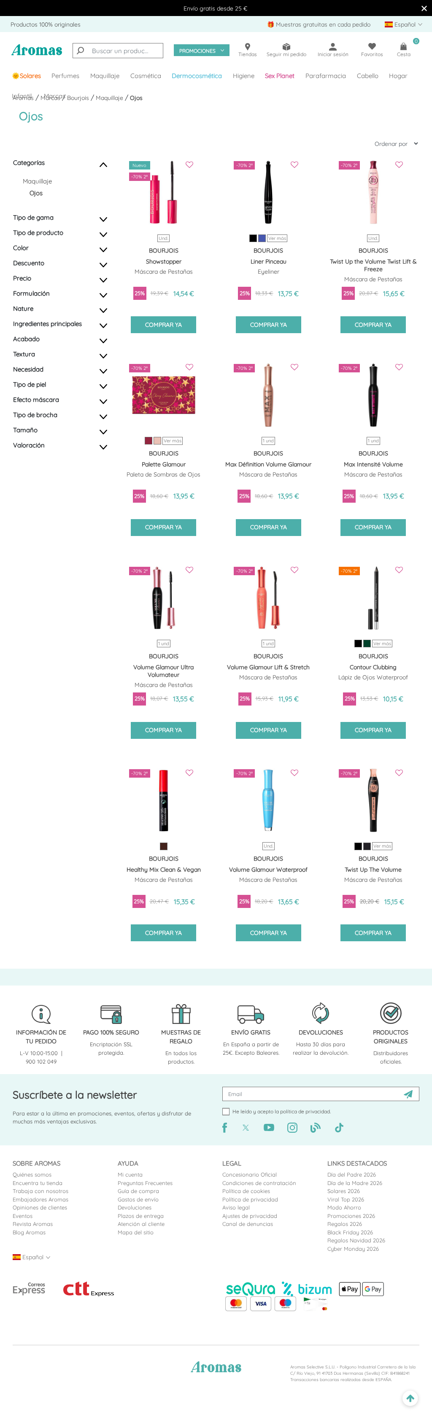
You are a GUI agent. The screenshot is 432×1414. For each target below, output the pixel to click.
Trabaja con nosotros (40, 1191)
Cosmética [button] (145, 76)
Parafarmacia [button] (325, 76)
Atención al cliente (141, 1223)
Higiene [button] (243, 76)
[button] (280, 76)
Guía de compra (138, 1191)
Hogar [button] (398, 76)
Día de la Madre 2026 (354, 1183)
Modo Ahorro (344, 1207)
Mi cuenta (130, 1174)
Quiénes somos (32, 1174)
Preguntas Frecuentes (145, 1183)
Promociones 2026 (351, 1215)
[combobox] (118, 50)
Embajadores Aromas (40, 1199)
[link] (26, 76)
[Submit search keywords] (80, 50)
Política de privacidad (250, 1199)
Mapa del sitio (136, 1232)
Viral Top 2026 (345, 1199)
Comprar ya (163, 325)
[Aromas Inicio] (36, 54)
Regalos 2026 (344, 1223)
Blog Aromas (29, 1232)
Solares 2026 (343, 1191)
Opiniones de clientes (40, 1207)
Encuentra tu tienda (37, 1183)
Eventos (22, 1215)
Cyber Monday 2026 (353, 1248)
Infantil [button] (22, 96)
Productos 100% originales (46, 24)
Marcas (54, 96)
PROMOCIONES (197, 51)
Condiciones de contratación (259, 1183)
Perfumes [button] (65, 76)
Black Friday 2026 (350, 1232)
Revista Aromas (33, 1223)
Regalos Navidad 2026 (356, 1240)
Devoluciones (134, 1207)
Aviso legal (236, 1207)
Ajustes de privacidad (249, 1215)
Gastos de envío (138, 1199)
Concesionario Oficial (249, 1174)
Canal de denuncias (247, 1223)
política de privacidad (305, 1111)
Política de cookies (246, 1191)
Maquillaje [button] (104, 76)
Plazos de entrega (141, 1215)
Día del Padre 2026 (351, 1174)
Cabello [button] (367, 76)
